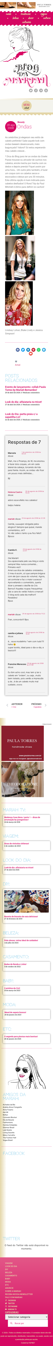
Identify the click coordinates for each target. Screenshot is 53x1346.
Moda (8, 1282)
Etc (7, 1285)
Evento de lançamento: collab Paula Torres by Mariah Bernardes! (25, 388)
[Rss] (46, 90)
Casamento (11, 1275)
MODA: (9, 1004)
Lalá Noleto (7, 1130)
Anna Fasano (8, 1110)
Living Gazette (8, 1132)
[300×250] (22, 760)
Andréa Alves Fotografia (12, 1107)
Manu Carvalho (9, 1135)
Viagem (8, 1263)
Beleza (8, 1272)
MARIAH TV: (14, 810)
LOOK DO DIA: (17, 860)
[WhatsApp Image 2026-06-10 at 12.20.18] (22, 796)
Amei (17, 364)
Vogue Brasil (8, 1140)
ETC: (7, 1029)
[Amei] (16, 361)
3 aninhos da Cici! (12, 988)
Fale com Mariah (13, 1297)
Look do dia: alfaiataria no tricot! (23, 401)
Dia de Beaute (8, 1120)
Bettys (5, 1115)
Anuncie (9, 1288)
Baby (7, 1279)
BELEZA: (11, 933)
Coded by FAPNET (28, 1343)
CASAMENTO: (16, 956)
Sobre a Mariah (13, 1291)
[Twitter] (31, 90)
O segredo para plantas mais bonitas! (21, 1036)
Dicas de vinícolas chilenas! (16, 843)
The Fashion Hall (9, 1138)
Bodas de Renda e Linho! (15, 964)
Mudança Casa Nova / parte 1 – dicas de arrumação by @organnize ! (22, 818)
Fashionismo (8, 1122)
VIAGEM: (11, 836)
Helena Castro (15, 492)
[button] (18, 350)
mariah (11, 519)
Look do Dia (11, 1266)
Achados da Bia (9, 1105)
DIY (6, 1269)
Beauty (21, 122)
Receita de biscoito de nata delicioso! (21, 916)
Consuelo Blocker (10, 1117)
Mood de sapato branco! (15, 1012)
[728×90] (26, 7)
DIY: (6, 884)
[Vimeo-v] (41, 90)
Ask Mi (5, 1112)
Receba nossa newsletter (19, 1294)
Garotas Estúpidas (10, 1125)
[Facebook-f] (36, 90)
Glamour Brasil (8, 1127)
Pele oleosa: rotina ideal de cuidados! (21, 940)
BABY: (8, 980)
